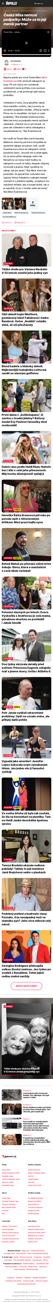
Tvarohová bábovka (35, 1207)
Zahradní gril (36, 1260)
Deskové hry (33, 1266)
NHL (3, 1214)
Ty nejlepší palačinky (35, 1198)
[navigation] (3, 3)
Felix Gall (31, 1182)
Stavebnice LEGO (42, 1264)
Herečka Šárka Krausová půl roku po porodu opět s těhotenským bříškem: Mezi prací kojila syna (26, 519)
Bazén (16, 1257)
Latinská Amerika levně (10, 1239)
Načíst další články (26, 986)
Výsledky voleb (7, 1176)
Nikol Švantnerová (21, 213)
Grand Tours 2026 (34, 1185)
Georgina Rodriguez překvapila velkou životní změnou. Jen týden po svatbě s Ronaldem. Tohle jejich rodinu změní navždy (26, 971)
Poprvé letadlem (8, 1229)
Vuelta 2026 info (34, 1170)
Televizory (43, 1266)
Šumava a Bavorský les (10, 1232)
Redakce (27, 1278)
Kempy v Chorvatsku (9, 1226)
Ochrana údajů (28, 1281)
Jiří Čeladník (15, 61)
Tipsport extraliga (8, 1204)
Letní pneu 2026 (34, 1226)
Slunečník (46, 1257)
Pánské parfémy (32, 1269)
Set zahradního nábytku (22, 1260)
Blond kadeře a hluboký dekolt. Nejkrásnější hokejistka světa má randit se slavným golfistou (24, 370)
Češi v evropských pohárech (37, 1253)
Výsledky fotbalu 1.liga (10, 1201)
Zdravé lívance (33, 1204)
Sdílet (18, 69)
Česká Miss (7, 213)
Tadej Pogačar (33, 1179)
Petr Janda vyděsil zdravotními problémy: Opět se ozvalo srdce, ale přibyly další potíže (26, 716)
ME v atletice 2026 (9, 1207)
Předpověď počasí (37, 1251)
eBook (9, 69)
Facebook (10, 1278)
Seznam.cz (38, 3)
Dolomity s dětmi (8, 1242)
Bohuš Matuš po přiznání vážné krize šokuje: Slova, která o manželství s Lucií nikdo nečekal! (26, 567)
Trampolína (38, 1257)
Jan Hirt (31, 1176)
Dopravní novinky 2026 (36, 1232)
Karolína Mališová (9, 217)
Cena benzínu (21, 1253)
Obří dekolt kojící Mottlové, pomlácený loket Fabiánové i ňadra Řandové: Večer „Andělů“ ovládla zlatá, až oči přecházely (25, 319)
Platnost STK (33, 1242)
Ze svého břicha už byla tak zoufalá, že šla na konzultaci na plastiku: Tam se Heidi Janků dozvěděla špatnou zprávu (26, 818)
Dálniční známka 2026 (36, 1229)
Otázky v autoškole (35, 1239)
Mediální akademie (39, 1278)
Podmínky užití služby (13, 1281)
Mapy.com (25, 1251)
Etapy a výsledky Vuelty (36, 1173)
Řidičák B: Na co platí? (36, 1236)
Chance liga (6, 1198)
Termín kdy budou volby (11, 1179)
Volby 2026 (6, 1170)
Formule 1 (5, 1210)
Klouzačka (8, 1260)
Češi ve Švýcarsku (8, 1236)
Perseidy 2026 (9, 1253)
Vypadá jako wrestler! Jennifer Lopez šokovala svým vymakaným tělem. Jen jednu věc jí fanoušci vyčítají (24, 766)
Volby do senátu (8, 1182)
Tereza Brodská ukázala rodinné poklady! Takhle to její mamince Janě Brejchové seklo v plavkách (24, 869)
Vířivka (45, 1260)
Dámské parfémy (11, 1266)
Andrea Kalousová (38, 213)
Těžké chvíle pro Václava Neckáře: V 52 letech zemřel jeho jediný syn (25, 271)
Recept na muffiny (34, 1201)
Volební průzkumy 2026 (10, 1173)
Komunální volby (8, 1185)
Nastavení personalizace (26, 1284)
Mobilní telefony (29, 1264)
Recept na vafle (33, 1210)
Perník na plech (33, 1214)
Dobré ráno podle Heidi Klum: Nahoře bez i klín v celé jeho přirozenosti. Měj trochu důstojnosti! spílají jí (26, 470)
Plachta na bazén (26, 1257)
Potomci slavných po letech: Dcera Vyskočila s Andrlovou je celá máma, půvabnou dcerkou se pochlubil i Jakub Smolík (26, 617)
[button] (26, 43)
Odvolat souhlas (42, 1281)
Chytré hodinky (19, 1269)
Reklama (19, 1278)
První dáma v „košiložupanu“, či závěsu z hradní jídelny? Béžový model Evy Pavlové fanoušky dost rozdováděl (24, 420)
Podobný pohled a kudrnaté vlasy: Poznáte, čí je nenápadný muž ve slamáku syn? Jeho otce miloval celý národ (26, 919)
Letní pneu (23, 1266)
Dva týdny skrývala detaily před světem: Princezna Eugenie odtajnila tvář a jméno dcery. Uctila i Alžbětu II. (26, 668)
